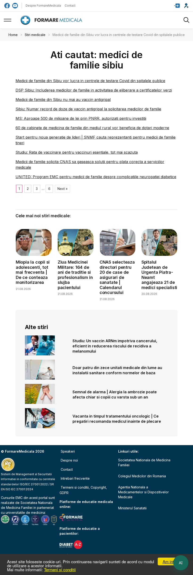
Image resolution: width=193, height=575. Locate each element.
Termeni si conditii (60, 569)
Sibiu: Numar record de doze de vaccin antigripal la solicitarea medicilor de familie (88, 109)
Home (13, 35)
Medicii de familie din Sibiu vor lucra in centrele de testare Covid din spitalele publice (90, 80)
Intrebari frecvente (75, 478)
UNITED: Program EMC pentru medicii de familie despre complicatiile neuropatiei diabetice (96, 176)
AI (181, 562)
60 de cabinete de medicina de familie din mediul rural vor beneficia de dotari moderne (92, 127)
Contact (70, 5)
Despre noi (69, 460)
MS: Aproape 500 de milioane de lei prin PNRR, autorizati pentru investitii (81, 118)
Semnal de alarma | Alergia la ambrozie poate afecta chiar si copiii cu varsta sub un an (114, 394)
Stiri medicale (35, 35)
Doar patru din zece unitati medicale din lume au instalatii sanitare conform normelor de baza (117, 370)
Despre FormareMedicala (43, 5)
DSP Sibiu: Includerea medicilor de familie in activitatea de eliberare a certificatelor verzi (94, 90)
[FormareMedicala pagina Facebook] (7, 5)
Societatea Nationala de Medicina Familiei (144, 462)
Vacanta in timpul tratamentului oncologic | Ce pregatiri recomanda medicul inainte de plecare (116, 419)
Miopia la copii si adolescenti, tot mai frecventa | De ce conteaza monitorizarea (33, 272)
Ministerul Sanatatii (132, 508)
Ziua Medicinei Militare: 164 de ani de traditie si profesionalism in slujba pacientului (75, 275)
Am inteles (172, 561)
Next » (62, 189)
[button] (177, 5)
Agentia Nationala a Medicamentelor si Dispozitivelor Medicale (143, 492)
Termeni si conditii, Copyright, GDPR (83, 490)
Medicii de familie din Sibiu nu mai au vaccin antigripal (63, 99)
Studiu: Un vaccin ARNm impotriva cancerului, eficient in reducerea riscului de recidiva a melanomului (114, 346)
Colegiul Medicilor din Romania (142, 476)
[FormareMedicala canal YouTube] (15, 5)
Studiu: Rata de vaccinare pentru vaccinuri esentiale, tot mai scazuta (77, 152)
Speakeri (68, 451)
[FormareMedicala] (52, 20)
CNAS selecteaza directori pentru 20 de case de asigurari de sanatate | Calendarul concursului (117, 277)
